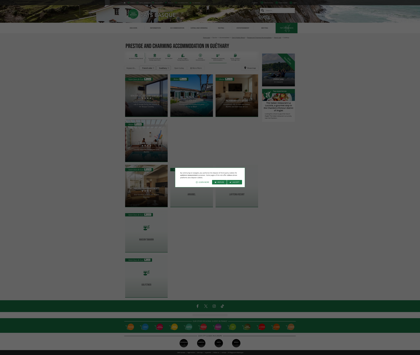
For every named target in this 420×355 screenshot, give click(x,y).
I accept (235, 182)
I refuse (220, 182)
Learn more (204, 182)
